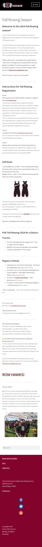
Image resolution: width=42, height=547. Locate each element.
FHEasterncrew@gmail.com (11, 364)
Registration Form (26, 133)
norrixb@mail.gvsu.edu (17, 306)
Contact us (6, 491)
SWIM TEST (6, 468)
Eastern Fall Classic (21, 278)
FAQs (4, 463)
